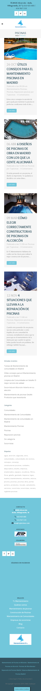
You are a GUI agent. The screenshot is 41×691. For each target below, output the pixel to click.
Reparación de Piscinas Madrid (11, 670)
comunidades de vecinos (24, 459)
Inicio (17, 35)
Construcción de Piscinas (20, 612)
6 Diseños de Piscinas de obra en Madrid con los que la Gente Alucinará (19, 153)
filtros (32, 472)
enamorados (9, 472)
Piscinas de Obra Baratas (27, 666)
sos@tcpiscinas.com (22, 523)
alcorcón (12, 456)
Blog (20, 624)
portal (31, 482)
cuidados (25, 465)
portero (7, 485)
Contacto (20, 628)
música (33, 478)
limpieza (25, 475)
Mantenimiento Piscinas (17, 89)
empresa (23, 469)
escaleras (25, 472)
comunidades (9, 459)
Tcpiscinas (11, 95)
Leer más (11, 110)
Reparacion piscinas (22, 92)
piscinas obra (23, 482)
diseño (16, 469)
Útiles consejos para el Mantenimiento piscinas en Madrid (20, 73)
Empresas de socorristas (20, 620)
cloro (26, 456)
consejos (7, 462)
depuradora (8, 469)
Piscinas (10, 92)
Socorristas (8, 443)
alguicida (19, 456)
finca (6, 475)
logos (32, 475)
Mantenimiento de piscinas (20, 609)
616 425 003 (29, 5)
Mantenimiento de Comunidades (17, 414)
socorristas (25, 488)
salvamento (30, 485)
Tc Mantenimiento (20, 601)
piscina (7, 482)
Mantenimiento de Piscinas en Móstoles (14, 663)
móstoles (26, 478)
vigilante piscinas (10, 491)
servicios (7, 488)
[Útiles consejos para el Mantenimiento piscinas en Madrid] (20, 49)
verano (33, 488)
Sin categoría (9, 439)
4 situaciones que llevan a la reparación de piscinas (19, 304)
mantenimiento (16, 478)
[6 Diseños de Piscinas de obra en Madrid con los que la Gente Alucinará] (20, 129)
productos (15, 485)
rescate (22, 485)
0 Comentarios (23, 95)
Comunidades (9, 410)
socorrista (16, 488)
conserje (15, 462)
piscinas (13, 482)
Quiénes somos (20, 605)
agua (6, 456)
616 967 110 (21, 8)
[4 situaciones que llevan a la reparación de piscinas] (20, 281)
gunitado (18, 475)
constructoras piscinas (13, 465)
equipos (18, 472)
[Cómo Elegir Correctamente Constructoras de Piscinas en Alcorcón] (20, 203)
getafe (11, 475)
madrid (7, 478)
